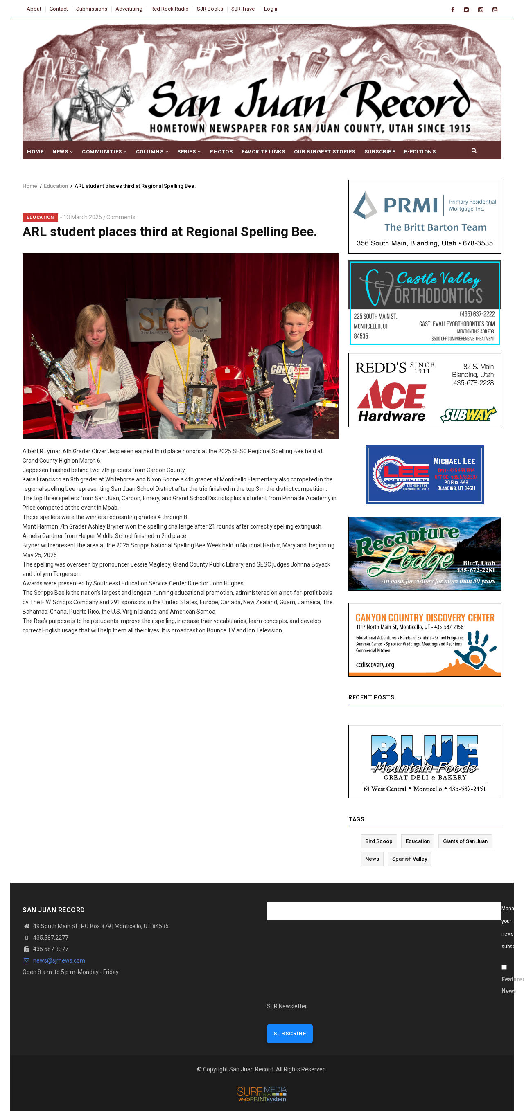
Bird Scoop (379, 841)
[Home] (262, 84)
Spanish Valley (409, 859)
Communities (102, 151)
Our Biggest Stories (324, 151)
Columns (150, 151)
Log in (271, 9)
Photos (221, 151)
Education (56, 186)
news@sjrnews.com (58, 960)
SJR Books (210, 9)
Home (35, 151)
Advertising (128, 9)
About (34, 9)
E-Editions (420, 151)
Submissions (91, 9)
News (61, 151)
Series (187, 151)
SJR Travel (243, 9)
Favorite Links (263, 151)
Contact (59, 9)
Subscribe (379, 151)
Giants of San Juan (465, 841)
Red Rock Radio (170, 9)
